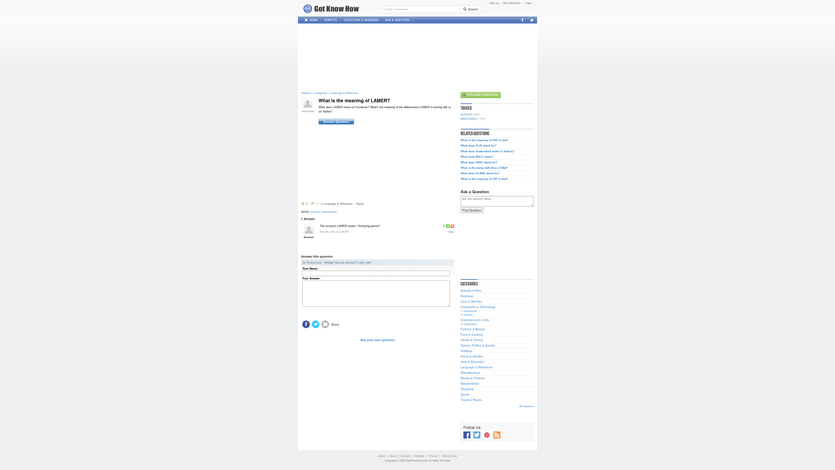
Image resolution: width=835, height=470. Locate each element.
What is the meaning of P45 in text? (484, 140)
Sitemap (419, 456)
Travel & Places (471, 400)
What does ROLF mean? (477, 156)
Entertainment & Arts (475, 320)
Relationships (470, 383)
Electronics (470, 311)
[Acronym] (309, 229)
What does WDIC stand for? (479, 162)
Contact (405, 456)
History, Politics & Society (478, 345)
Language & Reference (344, 93)
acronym (316, 211)
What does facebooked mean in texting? (487, 151)
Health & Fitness (472, 340)
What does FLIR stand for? (478, 145)
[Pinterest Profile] (486, 434)
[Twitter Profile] (532, 20)
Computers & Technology (478, 307)
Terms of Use (449, 456)
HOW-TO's (330, 20)
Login (528, 3)
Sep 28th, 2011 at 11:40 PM (334, 231)
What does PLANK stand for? (480, 173)
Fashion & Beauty (473, 329)
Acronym (309, 237)
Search (472, 9)
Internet (468, 315)
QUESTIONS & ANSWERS (361, 20)
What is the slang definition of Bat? (484, 167)
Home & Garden (472, 356)
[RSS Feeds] (496, 434)
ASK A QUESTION (397, 20)
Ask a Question (512, 3)
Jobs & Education (472, 361)
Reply (451, 231)
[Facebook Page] (522, 20)
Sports (465, 394)
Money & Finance (473, 378)
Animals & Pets (471, 290)
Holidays (466, 351)
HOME (312, 20)
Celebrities (470, 324)
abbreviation (329, 211)
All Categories (526, 406)
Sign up (494, 3)
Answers (306, 93)
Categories (320, 93)
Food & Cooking (472, 334)
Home (381, 456)
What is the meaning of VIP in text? (484, 178)
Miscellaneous (470, 372)
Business (467, 296)
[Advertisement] (417, 57)
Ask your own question (377, 340)
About (393, 456)
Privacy (433, 456)
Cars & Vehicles (471, 301)
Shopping (467, 389)
